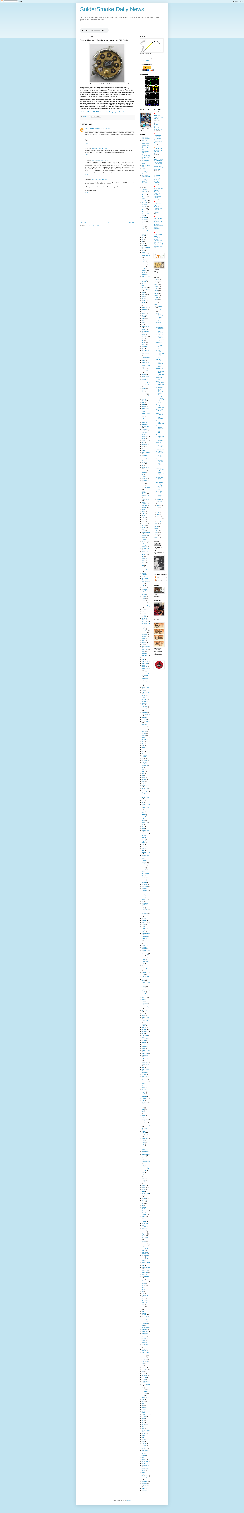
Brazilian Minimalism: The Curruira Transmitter (160, 437)
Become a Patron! (144, 60)
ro (142, 1159)
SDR (143, 1203)
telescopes (144, 1338)
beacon (143, 311)
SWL (143, 1325)
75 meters (144, 225)
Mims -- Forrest (145, 942)
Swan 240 (144, 1320)
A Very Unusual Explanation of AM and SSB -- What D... (160, 317)
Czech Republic (146, 452)
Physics (144, 1083)
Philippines (144, 1080)
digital (143, 476)
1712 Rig (144, 206)
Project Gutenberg (144, 1095)
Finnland (144, 602)
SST (143, 1291)
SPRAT (143, 1285)
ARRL (143, 283)
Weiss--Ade (145, 1463)
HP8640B (144, 732)
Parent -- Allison (146, 1050)
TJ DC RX (144, 1369)
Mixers (143, 956)
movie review (145, 972)
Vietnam (144, 1433)
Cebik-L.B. (144, 394)
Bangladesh (145, 307)
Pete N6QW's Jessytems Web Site (146, 177)
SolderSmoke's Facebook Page (146, 137)
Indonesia (144, 760)
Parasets (144, 1048)
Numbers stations (144, 1024)
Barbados (144, 309)
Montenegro (145, 961)
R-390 (143, 1121)
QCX (143, 1108)
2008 (156, 537)
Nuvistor (144, 1027)
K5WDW (144, 815)
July (158, 507)
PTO (143, 1100)
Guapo (143, 651)
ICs (85, 119)
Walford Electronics (144, 1447)
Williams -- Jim (145, 1465)
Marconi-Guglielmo (144, 898)
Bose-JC (144, 344)
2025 (156, 282)
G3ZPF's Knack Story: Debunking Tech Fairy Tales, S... (159, 363)
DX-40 (143, 521)
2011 (156, 530)
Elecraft (143, 537)
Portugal (144, 1093)
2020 (156, 293)
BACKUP (144, 300)
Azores (143, 298)
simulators (144, 1232)
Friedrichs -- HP (146, 623)
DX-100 (144, 517)
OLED (143, 1033)
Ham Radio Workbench (144, 666)
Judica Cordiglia (146, 804)
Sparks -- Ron (145, 1282)
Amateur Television (144, 253)
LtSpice (143, 877)
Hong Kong (144, 730)
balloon (143, 302)
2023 (156, 286)
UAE (143, 1399)
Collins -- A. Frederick (144, 419)
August (159, 505)
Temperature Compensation (145, 1345)
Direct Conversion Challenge (145, 492)
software (144, 1241)
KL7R (143, 826)
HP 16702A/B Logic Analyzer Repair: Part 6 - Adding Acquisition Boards (158, 139)
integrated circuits (144, 763)
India (143, 758)
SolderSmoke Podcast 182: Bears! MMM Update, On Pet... (160, 372)
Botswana (144, 346)
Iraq (143, 767)
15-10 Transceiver (145, 199)
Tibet (143, 1363)
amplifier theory (146, 255)
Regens (144, 1142)
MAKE (143, 892)
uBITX (143, 1401)
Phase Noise (145, 1072)
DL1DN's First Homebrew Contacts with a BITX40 (159, 454)
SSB (143, 1287)
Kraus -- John (145, 833)
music (143, 988)
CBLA (143, 392)
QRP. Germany (145, 1112)
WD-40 (143, 1453)
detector (144, 472)
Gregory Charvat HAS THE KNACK (159, 444)
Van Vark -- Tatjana (144, 1412)
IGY (142, 753)
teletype (144, 1340)
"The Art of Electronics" (145, 190)
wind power (145, 1468)
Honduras (144, 728)
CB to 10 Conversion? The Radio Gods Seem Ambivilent (160, 471)
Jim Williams (145, 788)
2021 (156, 291)
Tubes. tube (145, 1391)
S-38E (143, 1180)
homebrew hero (146, 721)
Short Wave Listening (145, 1213)
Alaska (143, 245)
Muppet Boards (145, 976)
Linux (143, 868)
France (143, 613)
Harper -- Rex (145, 684)
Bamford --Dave (146, 304)
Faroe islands (145, 581)
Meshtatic (144, 920)
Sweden (144, 1322)
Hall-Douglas (145, 661)
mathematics (145, 909)
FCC (143, 583)
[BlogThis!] (94, 117)
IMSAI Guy (157, 115)
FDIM (143, 585)
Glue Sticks (144, 636)
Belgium (144, 313)
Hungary (144, 735)
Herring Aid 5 (145, 709)
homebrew (144, 719)
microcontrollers (146, 933)
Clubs (143, 417)
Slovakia (144, 1236)
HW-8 (143, 743)
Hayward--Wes (145, 692)
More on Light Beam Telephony (159, 324)
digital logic (144, 478)
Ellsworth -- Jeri (146, 548)
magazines (144, 890)
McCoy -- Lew (145, 915)
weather (144, 1455)
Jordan (143, 800)
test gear (144, 1356)
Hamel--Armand (146, 668)
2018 (156, 297)
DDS (143, 465)
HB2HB (143, 695)
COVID (143, 434)
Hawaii (143, 690)
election (144, 539)
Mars (143, 901)
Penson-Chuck (145, 1064)
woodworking (145, 1478)
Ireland (143, 769)
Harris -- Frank (145, 687)
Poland (143, 1087)
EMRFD (144, 562)
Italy (143, 775)
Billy (143, 320)
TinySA (143, 1367)
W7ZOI (143, 1441)
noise (143, 1013)
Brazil (143, 348)
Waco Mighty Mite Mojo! (159, 410)
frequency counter (144, 619)
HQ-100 (144, 734)
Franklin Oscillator (144, 615)
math (143, 908)
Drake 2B (144, 507)
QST (143, 1117)
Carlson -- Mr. (145, 379)
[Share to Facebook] (98, 117)
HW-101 (144, 739)
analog (143, 259)
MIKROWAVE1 (158, 218)
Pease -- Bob (145, 1062)
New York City (145, 1007)
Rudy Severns (145, 1175)
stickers (143, 1299)
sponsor (144, 1283)
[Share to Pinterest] (100, 117)
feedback (144, 587)
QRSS (143, 1115)
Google (143, 638)
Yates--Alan (145, 1490)
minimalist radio (146, 950)
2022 (156, 288)
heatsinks (144, 701)
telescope (144, 1337)
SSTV (143, 1293)
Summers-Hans (146, 1308)
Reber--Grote (145, 1138)
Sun (143, 1311)
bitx (142, 324)
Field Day (144, 596)
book (143, 340)
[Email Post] (89, 116)
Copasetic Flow (158, 148)
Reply (86, 143)
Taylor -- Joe (145, 1331)
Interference (145, 765)
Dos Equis (144, 505)
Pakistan (144, 1040)
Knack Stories (145, 830)
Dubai (143, 515)
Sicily (143, 1218)
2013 (156, 526)
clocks (143, 411)
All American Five (146, 247)
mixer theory (145, 954)
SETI (143, 1205)
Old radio (144, 1029)
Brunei (143, 360)
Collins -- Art (145, 422)
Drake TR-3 (145, 509)
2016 (156, 302)
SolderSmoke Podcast (145, 1249)
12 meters (144, 195)
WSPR (143, 1488)
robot (143, 1165)
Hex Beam (144, 712)
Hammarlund (145, 678)
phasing (144, 1074)
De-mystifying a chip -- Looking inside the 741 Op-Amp (159, 486)
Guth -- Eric (144, 655)
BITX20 (143, 329)
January (159, 521)
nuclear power (145, 1020)
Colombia (144, 424)
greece (143, 644)
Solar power (145, 1245)
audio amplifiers (146, 289)
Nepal (143, 1001)
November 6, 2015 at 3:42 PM (99, 179)
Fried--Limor (145, 621)
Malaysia (144, 894)
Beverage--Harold (144, 316)
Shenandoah (145, 1211)
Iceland (143, 747)
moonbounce (145, 965)
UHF (143, 1403)
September (159, 501)
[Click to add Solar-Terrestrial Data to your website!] (152, 105)
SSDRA (144, 1289)
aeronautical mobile (145, 234)
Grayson (144, 642)
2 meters (144, 208)
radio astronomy (146, 1125)
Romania (144, 1171)
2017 (156, 300)
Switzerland (145, 1323)
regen (143, 1140)
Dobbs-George (145, 499)
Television (144, 1342)
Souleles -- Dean (146, 1267)
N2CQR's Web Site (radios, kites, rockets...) (145, 146)
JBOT (143, 783)
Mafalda (144, 888)
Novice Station (145, 1017)
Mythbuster (144, 990)
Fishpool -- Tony (146, 606)
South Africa (145, 1270)
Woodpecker (145, 1476)
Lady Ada (144, 835)
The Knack (144, 1360)
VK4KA (143, 1437)
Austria (143, 296)
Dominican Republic (144, 503)
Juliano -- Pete (145, 807)
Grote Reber (145, 649)
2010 (156, 532)
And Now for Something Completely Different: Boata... (160, 399)
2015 (156, 304)
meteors (144, 924)
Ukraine (144, 1407)
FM (142, 611)
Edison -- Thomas (144, 529)
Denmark (144, 471)
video (143, 1428)
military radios (145, 938)
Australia (144, 294)
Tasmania (144, 1329)
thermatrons (145, 1361)
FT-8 (143, 627)
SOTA (143, 1265)
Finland (143, 600)
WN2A (143, 1470)
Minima (143, 945)
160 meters (144, 202)
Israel (143, 773)
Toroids (143, 1373)
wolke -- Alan (145, 1472)
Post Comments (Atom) (93, 225)
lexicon (143, 858)
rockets (143, 1167)
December (159, 306)
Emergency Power (144, 559)
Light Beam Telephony (144, 861)
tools (143, 1371)
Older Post (131, 222)
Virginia (144, 1435)
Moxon (143, 974)
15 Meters (144, 197)
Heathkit (144, 697)
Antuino (144, 267)
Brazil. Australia (146, 350)
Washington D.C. (146, 1450)
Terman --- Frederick (144, 1350)
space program (145, 1276)
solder (143, 1247)
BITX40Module (145, 331)
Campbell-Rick (145, 371)
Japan (143, 781)
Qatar (143, 1106)
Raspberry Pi (145, 1135)
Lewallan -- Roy (146, 852)
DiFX (143, 474)
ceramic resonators (144, 400)
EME (143, 556)
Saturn (143, 1189)
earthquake (144, 523)
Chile (143, 402)
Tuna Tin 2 (144, 1393)
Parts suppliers (145, 1059)
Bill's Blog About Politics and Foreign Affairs (146, 142)
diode (143, 486)
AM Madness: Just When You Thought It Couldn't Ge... (159, 391)
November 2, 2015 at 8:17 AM (102, 128)
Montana (144, 959)
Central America (146, 396)
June (158, 510)
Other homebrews (145, 1038)
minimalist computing (144, 948)
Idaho (143, 751)
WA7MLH (144, 1445)
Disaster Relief (145, 495)
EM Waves (144, 555)
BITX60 (143, 335)
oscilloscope (145, 1035)
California (144, 369)
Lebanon (144, 846)
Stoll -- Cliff (144, 1300)
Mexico (143, 926)
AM (142, 250)
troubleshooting (146, 1384)
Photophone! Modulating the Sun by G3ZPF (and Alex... (160, 330)
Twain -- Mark (145, 1397)
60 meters (144, 223)
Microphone (145, 936)
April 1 (143, 269)
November (159, 310)
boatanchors (145, 336)
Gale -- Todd (145, 631)
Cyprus (143, 450)
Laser (143, 844)
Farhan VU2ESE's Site (145, 169)
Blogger (129, 1500)
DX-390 (144, 519)
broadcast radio (146, 357)
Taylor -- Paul (145, 1333)
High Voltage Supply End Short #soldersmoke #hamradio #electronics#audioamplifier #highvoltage (158, 224)
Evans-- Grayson (146, 570)
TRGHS (144, 1379)
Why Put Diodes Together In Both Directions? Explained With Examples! (158, 209)
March (158, 516)
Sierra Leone (145, 1223)
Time (143, 1365)
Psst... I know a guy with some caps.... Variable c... (160, 416)
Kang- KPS (144, 817)
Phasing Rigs (145, 1076)
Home (107, 222)
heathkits (144, 699)
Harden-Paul (145, 682)
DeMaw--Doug (145, 467)
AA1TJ (143, 227)
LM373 (143, 871)
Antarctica (144, 263)
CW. (143, 448)
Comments (159, 580)
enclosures (144, 564)
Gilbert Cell (144, 634)
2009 (156, 535)
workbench (144, 1481)
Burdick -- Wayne (146, 365)
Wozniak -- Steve (146, 1485)
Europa (143, 568)
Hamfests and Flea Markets (145, 674)
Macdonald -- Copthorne (145, 881)
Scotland (144, 1198)
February (159, 519)
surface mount (145, 1316)
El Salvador (145, 535)
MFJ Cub (144, 928)
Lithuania (144, 870)
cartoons (144, 388)
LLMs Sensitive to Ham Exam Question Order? (158, 152)
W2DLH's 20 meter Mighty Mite (160, 406)
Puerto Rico (145, 1102)
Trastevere (144, 1377)
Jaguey (143, 777)
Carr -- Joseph (145, 385)
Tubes (143, 1390)
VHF (143, 1422)
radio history (145, 1128)
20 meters (144, 210)
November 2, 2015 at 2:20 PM (99, 148)
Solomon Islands (146, 1262)
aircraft (143, 243)
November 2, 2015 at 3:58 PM (100, 160)
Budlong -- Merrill (146, 362)
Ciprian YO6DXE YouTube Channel (158, 190)
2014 (156, 524)
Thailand (144, 1358)
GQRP (143, 640)
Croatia (143, 438)
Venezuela (144, 1416)
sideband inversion (144, 1220)
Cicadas (144, 406)
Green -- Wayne (146, 646)
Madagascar (145, 886)
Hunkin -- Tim (145, 737)
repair (143, 1146)
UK (142, 1405)
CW (142, 446)
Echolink (144, 525)
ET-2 (143, 566)
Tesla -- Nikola (145, 1352)
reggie (143, 1144)
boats (143, 338)
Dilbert (143, 484)
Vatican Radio (145, 1414)
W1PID (143, 1439)
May (158, 512)
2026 (156, 279)
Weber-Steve (145, 1461)
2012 (156, 528)
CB (142, 390)
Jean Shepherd (146, 785)
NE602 (143, 999)
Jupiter (143, 811)
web (143, 1457)
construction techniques (145, 430)
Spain (143, 1280)
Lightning (144, 866)
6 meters (144, 221)
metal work (144, 922)
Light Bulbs (144, 864)
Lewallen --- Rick (146, 855)
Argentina (144, 274)
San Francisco (145, 1182)
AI (142, 241)
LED (143, 848)
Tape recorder (145, 1327)
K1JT (143, 813)
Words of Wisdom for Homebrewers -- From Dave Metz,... (160, 429)
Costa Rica (144, 432)
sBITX (143, 1191)
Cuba (143, 442)
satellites (144, 1187)
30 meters (144, 217)
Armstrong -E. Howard (145, 280)
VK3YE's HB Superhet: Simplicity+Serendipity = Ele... (160, 337)
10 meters (144, 193)
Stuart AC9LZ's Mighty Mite (160, 422)
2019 (156, 295)
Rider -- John (145, 1158)
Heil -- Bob (144, 707)
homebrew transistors (144, 725)
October (159, 499)
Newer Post (84, 222)
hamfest (144, 672)
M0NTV (143, 879)
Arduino (144, 270)
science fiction (145, 1195)
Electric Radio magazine (145, 542)
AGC (143, 239)
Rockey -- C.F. (145, 1169)
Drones (143, 511)
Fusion (143, 629)
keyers (143, 820)
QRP (143, 1110)
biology (143, 322)
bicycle (143, 318)
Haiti (143, 659)
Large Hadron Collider (145, 841)
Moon (143, 963)
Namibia (144, 992)
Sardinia (144, 1185)
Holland (144, 717)
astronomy (144, 287)
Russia (143, 1178)
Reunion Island (145, 1151)
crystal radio (145, 440)
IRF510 (143, 771)
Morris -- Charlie (146, 969)
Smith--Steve (145, 1237)
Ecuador (144, 527)
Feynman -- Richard (144, 593)
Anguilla (144, 261)
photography (145, 1082)
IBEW (143, 745)
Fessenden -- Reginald (145, 590)
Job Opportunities (145, 791)
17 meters (144, 204)
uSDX (143, 1409)
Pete (143, 1067)
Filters (143, 598)
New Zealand (145, 1010)
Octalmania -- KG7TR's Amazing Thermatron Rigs (160, 345)
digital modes (145, 480)
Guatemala (144, 653)
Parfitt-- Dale (145, 1053)
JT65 (143, 802)
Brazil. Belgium (145, 353)
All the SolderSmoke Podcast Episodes (145, 152)
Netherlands (145, 1003)
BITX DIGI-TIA (145, 326)
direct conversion (146, 487)
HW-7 (143, 741)
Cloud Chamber (146, 413)
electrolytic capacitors (144, 545)
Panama (144, 1042)
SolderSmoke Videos (145, 1259)
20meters (144, 212)
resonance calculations (145, 1148)
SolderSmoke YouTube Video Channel (146, 162)
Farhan (143, 576)
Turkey (143, 1395)
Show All (162, 249)
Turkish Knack (160, 449)
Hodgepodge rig (146, 714)
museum (144, 986)
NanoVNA (144, 997)
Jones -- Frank (145, 797)
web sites (144, 1459)
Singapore (144, 1234)
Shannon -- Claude (144, 1208)
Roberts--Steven (146, 1161)
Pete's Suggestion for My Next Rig (160, 383)
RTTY (143, 1173)
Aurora (143, 292)
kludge (143, 828)
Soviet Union (145, 1274)
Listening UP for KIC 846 (160, 378)
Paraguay (144, 1046)
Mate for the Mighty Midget (145, 904)
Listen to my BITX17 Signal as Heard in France (159, 494)
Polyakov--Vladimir (144, 1090)
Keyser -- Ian (145, 822)
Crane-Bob (144, 436)
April (158, 514)
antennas (144, 265)
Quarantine (144, 1119)
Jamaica (144, 779)
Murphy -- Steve (146, 982)
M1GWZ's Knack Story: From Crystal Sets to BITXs (160, 354)
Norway (144, 1015)
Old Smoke (144, 1031)
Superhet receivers (144, 1314)
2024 (156, 284)
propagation (145, 1098)
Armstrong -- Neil (146, 276)
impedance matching (144, 756)
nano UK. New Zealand (145, 994)
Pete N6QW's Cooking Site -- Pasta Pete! (145, 181)
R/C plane (144, 1123)
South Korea (145, 1272)
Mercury (144, 918)
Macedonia (144, 884)
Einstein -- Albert (146, 532)
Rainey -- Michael (144, 1132)
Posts (157, 577)
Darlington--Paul (146, 455)
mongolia (144, 958)
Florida (143, 609)
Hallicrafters (145, 663)
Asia (143, 285)
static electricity (145, 1295)
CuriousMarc (145, 444)
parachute (144, 1044)
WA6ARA (144, 1443)
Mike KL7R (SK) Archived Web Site (146, 157)
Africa (143, 237)
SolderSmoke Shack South (145, 1253)
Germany (144, 633)
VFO (143, 1420)
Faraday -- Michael (144, 574)
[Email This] (92, 117)
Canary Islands (145, 376)
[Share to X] (96, 117)
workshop (144, 1483)
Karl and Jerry (145, 819)
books (143, 342)
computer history (146, 426)
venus (143, 1418)
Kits (142, 824)
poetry (143, 1085)
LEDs (143, 850)
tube (143, 1388)
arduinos (144, 272)
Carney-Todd (145, 383)
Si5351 (143, 1216)
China (143, 404)
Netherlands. (145, 1005)
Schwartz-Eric (145, 1193)
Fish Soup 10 (145, 604)
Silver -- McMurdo (144, 1226)
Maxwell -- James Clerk (145, 912)
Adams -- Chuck (146, 231)
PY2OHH (144, 1104)
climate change (145, 408)
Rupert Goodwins (89, 128)
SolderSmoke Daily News (112, 9)
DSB (143, 513)
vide (143, 1426)
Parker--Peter (145, 1055)
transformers (145, 1375)
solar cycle (144, 1243)
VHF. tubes (144, 1424)
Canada (144, 374)
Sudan (143, 1306)
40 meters (144, 219)
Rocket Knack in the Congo (159, 479)
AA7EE (143, 229)
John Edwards (145, 793)
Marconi (144, 896)
